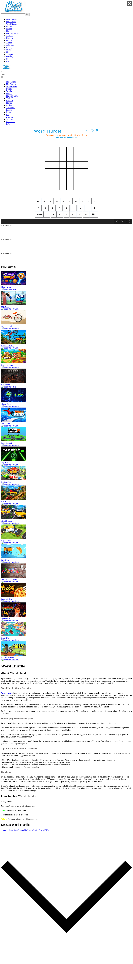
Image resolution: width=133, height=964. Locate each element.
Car (7, 52)
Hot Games (11, 22)
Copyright (13, 830)
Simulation (10, 59)
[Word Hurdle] (13, 11)
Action (9, 43)
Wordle (9, 29)
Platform (9, 38)
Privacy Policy (33, 830)
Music (8, 50)
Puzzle (9, 26)
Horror (9, 40)
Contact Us (22, 830)
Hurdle (9, 31)
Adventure (10, 45)
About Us (5, 830)
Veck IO (9, 36)
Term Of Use (44, 830)
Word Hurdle (7, 693)
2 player (9, 54)
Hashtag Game (12, 33)
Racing (9, 47)
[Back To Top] (66, 962)
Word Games (11, 24)
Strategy (9, 57)
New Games (11, 19)
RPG (8, 61)
